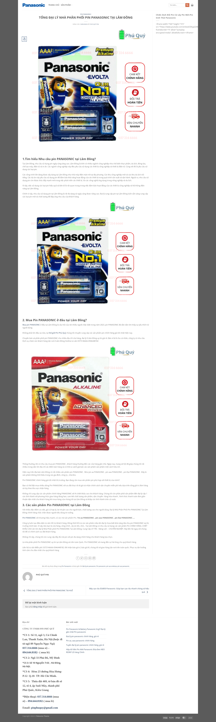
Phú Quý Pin (94, 24)
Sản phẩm (66, 5)
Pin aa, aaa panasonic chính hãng (80, 640)
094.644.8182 (29, 652)
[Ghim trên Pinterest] (90, 558)
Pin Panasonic (85, 14)
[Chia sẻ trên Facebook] (78, 558)
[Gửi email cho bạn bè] (86, 558)
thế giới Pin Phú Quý (57, 333)
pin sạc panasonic (123, 566)
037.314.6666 (29, 647)
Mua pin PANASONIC (31, 325)
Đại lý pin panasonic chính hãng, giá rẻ (82, 636)
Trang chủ (53, 5)
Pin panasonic (101, 566)
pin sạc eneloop (111, 566)
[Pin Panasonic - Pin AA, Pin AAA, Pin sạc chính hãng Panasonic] (33, 5)
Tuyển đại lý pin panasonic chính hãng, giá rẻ (85, 645)
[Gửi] (187, 5)
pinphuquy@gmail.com (44, 707)
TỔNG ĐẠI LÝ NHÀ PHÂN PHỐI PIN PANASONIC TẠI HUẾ (49, 590)
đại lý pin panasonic (89, 566)
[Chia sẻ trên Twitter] (82, 558)
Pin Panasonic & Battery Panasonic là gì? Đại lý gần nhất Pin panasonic (85, 630)
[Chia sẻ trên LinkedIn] (94, 558)
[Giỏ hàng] (192, 5)
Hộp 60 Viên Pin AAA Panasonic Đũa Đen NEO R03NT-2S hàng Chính (85, 651)
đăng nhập (37, 606)
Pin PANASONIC (29, 518)
